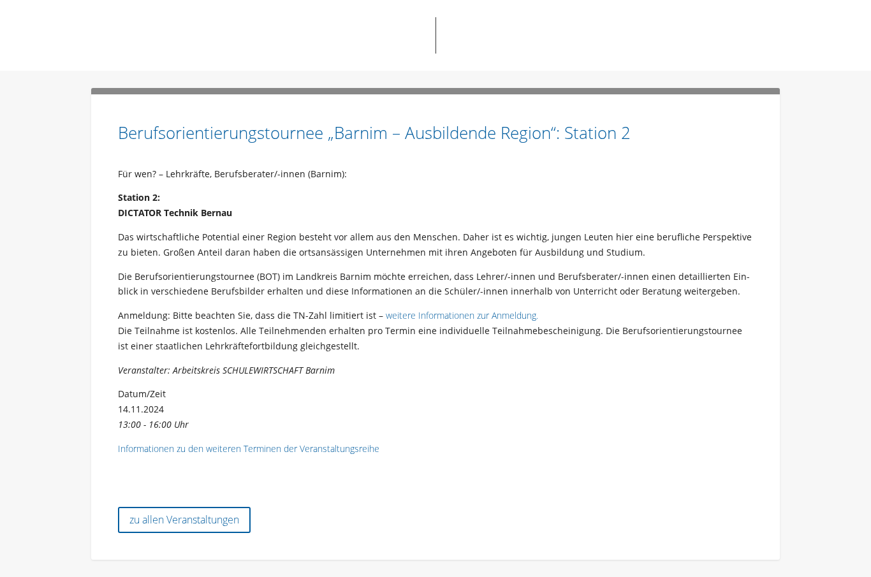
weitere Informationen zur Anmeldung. (462, 315)
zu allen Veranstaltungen (184, 520)
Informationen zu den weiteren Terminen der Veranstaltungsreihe (248, 448)
